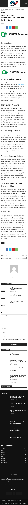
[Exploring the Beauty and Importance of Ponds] (5, 412)
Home (2, 9)
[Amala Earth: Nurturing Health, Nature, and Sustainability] (5, 438)
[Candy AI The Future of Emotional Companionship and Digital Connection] (5, 289)
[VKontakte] (20, 493)
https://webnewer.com (14, 277)
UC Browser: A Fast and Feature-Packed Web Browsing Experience (6, 258)
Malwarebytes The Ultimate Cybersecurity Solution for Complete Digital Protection (18, 362)
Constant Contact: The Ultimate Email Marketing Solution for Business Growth (18, 376)
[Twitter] (10, 27)
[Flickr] (14, 493)
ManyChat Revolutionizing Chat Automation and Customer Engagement (17, 369)
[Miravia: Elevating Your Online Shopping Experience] (5, 431)
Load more (13, 382)
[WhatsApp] (16, 27)
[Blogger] (7, 493)
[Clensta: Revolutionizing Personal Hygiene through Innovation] (5, 405)
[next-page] (4, 308)
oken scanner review (9, 242)
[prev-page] (2, 308)
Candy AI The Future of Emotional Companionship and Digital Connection (17, 288)
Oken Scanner (20, 84)
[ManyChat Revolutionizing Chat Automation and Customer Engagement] (5, 370)
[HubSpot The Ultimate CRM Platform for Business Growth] (5, 355)
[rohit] (2, 23)
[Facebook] (7, 27)
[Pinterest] (13, 27)
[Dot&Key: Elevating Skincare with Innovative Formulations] (5, 398)
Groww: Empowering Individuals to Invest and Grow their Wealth (21, 258)
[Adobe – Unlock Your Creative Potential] (5, 303)
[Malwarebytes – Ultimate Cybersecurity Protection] (5, 296)
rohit (5, 23)
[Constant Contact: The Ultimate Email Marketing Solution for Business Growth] (5, 377)
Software (6, 9)
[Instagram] (17, 493)
